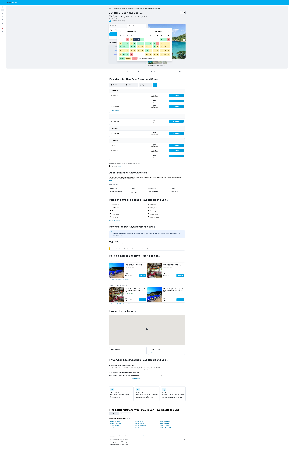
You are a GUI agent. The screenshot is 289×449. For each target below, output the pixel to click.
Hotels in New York (114, 425)
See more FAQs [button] (136, 378)
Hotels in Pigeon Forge (115, 423)
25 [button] (138, 50)
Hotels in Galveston (115, 427)
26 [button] (142, 50)
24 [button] (134, 50)
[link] (120, 279)
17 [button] (134, 47)
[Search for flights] (3, 6)
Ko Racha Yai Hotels (142, 8)
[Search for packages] (3, 16)
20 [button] (120, 50)
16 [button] (131, 47)
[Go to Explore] (3, 19)
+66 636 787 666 (113, 18)
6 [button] (120, 43)
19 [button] (142, 47)
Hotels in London (164, 425)
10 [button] (134, 43)
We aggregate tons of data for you (119, 442)
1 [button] (127, 39)
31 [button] (168, 54)
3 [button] (134, 39)
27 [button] (120, 54)
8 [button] (127, 43)
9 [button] (131, 43)
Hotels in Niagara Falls (166, 427)
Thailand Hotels (116, 8)
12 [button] (142, 43)
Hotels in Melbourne (165, 421)
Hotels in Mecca (139, 421)
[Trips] (3, 23)
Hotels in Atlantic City (140, 425)
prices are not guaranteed (143, 434)
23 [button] (131, 50)
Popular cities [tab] (114, 414)
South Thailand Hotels (129, 8)
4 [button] (138, 39)
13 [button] (120, 47)
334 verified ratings (120, 21)
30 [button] (131, 54)
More (110, 180)
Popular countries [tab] (125, 414)
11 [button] (138, 43)
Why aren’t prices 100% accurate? (119, 444)
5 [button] (150, 43)
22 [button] (127, 50)
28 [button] (124, 54)
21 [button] (124, 50)
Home (110, 8)
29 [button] (127, 54)
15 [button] (127, 47)
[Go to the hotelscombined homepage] (11, 2)
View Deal (142, 275)
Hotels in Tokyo (139, 427)
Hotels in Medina (164, 423)
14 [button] (124, 47)
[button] (2, 2)
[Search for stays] (3, 10)
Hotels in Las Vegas (115, 421)
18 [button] (138, 47)
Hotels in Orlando (139, 423)
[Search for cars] (3, 13)
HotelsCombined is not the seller (119, 439)
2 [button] (131, 39)
